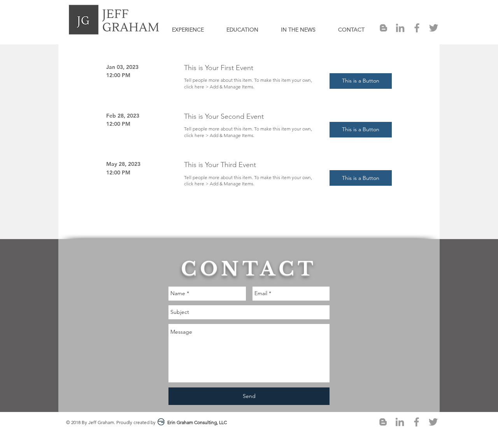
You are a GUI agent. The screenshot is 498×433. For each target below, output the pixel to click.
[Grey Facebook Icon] (417, 28)
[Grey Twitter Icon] (434, 28)
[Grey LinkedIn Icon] (400, 28)
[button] (361, 81)
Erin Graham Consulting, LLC (197, 422)
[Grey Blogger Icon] (383, 28)
